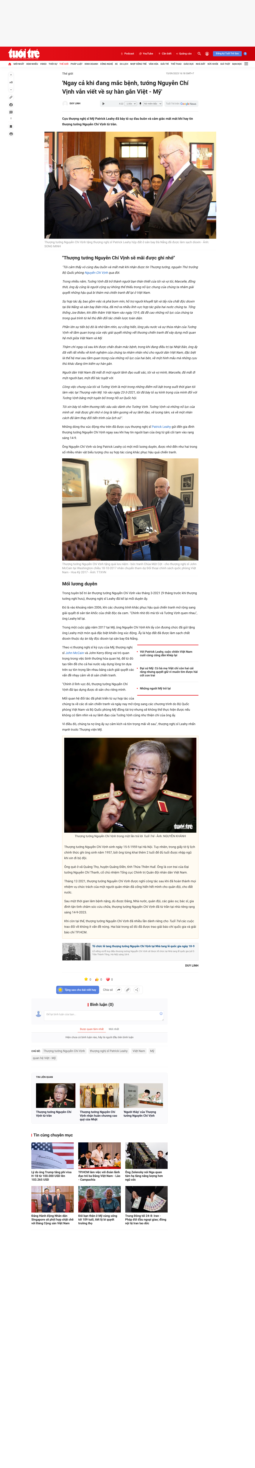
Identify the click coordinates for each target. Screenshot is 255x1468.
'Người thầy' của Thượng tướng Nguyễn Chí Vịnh (140, 1113)
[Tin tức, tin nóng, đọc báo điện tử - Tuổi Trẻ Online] (24, 53)
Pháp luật (77, 64)
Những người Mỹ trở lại (155, 688)
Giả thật (225, 64)
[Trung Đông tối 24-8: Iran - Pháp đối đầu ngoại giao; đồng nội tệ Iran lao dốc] (146, 1199)
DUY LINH (75, 103)
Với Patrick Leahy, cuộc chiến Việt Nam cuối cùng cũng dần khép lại (166, 653)
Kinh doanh (91, 64)
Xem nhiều (32, 64)
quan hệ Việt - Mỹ (44, 1058)
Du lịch (124, 64)
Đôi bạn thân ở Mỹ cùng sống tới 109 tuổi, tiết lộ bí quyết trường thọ (97, 1219)
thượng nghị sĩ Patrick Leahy (109, 1051)
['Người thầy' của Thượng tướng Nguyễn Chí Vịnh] (143, 1095)
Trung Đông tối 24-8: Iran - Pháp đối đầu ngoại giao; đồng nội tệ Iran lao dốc (145, 1219)
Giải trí (165, 64)
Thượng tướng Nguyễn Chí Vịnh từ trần (53, 1113)
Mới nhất (18, 64)
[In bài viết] (11, 134)
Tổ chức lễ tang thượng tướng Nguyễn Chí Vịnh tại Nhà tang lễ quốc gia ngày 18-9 (143, 946)
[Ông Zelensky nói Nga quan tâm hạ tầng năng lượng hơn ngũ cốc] (146, 1155)
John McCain (74, 653)
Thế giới (64, 64)
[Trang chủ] (9, 64)
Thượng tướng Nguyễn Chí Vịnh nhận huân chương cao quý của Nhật (98, 1115)
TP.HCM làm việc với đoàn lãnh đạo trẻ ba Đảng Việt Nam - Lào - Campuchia (99, 1175)
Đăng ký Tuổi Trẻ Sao (227, 53)
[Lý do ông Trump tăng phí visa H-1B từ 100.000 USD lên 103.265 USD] (52, 1155)
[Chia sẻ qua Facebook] (119, 990)
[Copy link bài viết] (128, 990)
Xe (116, 64)
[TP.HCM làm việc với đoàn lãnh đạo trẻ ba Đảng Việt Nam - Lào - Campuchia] (99, 1155)
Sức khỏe (212, 64)
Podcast (129, 53)
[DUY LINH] (65, 104)
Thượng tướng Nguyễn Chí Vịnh (64, 1051)
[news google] (181, 104)
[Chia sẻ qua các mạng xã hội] (137, 990)
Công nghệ (106, 64)
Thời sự (53, 64)
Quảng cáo (185, 53)
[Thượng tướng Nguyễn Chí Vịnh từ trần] (55, 1095)
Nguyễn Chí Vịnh (96, 273)
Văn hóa (153, 64)
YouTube (148, 53)
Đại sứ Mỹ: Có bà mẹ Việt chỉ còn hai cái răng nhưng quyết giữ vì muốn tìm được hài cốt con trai (169, 671)
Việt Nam (139, 1051)
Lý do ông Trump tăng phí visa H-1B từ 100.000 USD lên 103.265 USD (51, 1175)
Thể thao (176, 64)
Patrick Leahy (161, 427)
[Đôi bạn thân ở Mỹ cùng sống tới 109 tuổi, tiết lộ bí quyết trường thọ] (99, 1199)
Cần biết (167, 53)
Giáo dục (189, 64)
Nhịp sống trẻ (138, 64)
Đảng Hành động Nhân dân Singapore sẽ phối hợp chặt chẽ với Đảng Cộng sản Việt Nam (52, 1219)
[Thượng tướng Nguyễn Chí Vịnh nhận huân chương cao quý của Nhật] (99, 1095)
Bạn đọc (237, 64)
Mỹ (152, 1051)
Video (43, 64)
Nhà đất (200, 64)
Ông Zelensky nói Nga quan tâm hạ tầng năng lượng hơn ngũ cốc (144, 1175)
